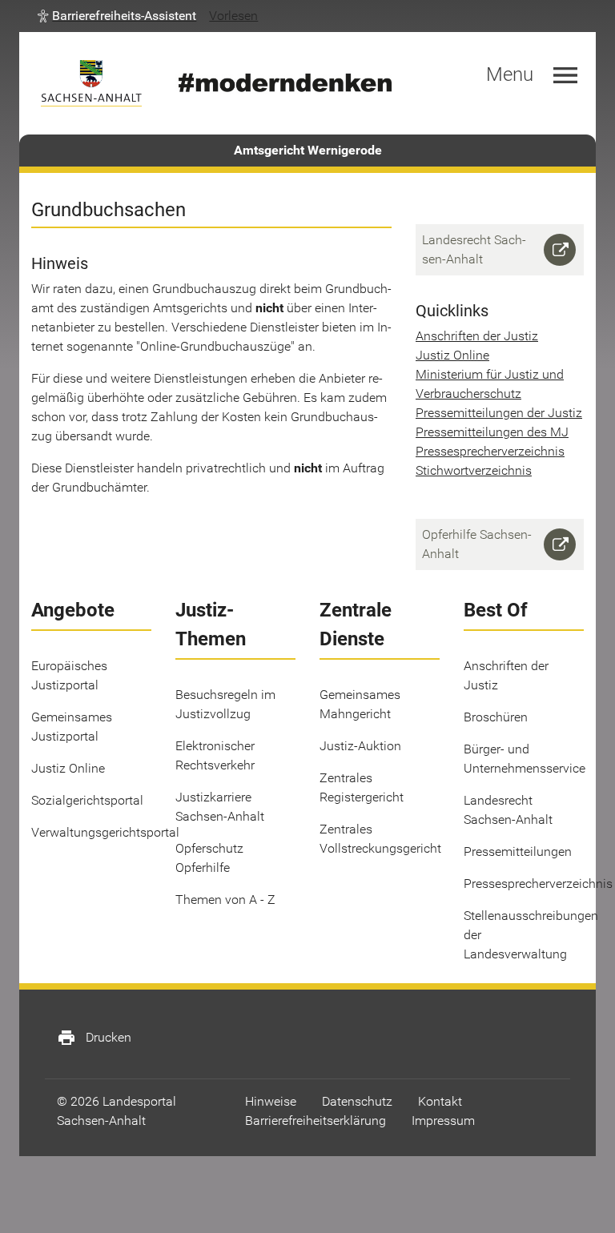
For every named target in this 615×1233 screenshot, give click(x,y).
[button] (117, 16)
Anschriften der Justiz (477, 335)
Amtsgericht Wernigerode (308, 150)
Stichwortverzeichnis (474, 470)
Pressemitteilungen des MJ (492, 432)
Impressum (443, 1120)
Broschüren (496, 717)
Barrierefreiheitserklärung (315, 1120)
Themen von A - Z (225, 899)
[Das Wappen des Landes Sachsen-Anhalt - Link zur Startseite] (91, 83)
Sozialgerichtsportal (87, 800)
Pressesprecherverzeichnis (490, 451)
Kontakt (440, 1101)
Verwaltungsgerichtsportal (105, 832)
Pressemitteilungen (518, 851)
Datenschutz (357, 1101)
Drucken (94, 1037)
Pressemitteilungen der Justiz (499, 412)
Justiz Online (452, 355)
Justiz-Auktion (360, 745)
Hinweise (270, 1101)
